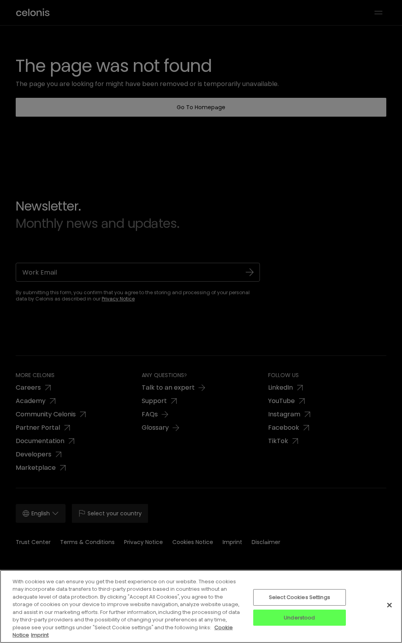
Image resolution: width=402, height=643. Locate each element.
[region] (201, 606)
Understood (299, 617)
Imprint (40, 635)
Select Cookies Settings (299, 597)
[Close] (389, 605)
